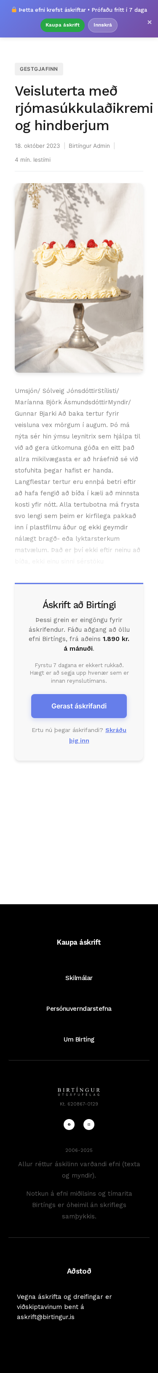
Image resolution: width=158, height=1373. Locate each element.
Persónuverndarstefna (79, 1008)
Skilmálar (79, 978)
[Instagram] (88, 1124)
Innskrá (103, 25)
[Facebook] (69, 1124)
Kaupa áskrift (63, 25)
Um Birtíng (79, 1039)
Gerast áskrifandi (79, 706)
